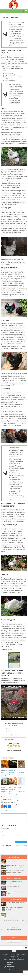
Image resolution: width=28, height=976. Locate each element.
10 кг (9, 730)
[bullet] (13, 825)
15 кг (9, 728)
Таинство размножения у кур (13, 886)
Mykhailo (11, 739)
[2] (3, 802)
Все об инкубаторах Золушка (13, 913)
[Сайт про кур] (14, 4)
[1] (1, 802)
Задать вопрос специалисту (8, 810)
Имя (2, 831)
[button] (10, 657)
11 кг (9, 732)
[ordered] (11, 825)
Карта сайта (10, 962)
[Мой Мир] (9, 806)
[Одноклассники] (2, 806)
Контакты (9, 964)
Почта (3, 835)
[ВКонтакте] (5, 806)
